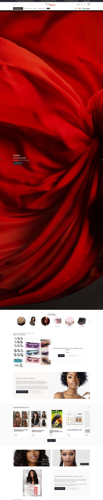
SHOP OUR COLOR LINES (36, 391)
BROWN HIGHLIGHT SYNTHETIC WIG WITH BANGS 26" (21, 430)
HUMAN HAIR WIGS (60, 488)
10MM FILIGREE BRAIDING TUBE (74, 429)
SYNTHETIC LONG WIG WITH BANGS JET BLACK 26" (38, 431)
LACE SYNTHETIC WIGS (72, 488)
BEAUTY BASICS (27, 8)
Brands (34, 8)
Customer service (86, 1)
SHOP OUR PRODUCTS (22, 391)
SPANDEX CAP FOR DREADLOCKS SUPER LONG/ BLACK (56, 431)
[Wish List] (84, 4)
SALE (48, 8)
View (60, 355)
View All (51, 440)
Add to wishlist (71, 355)
